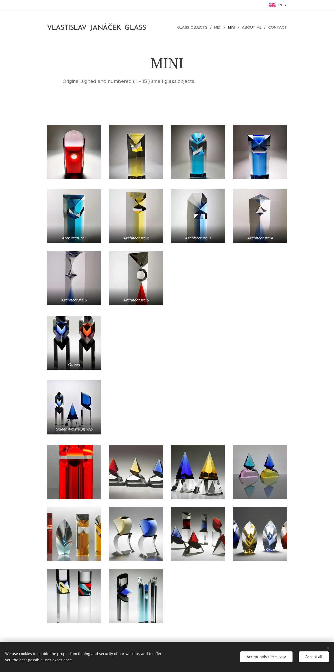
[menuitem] (194, 27)
